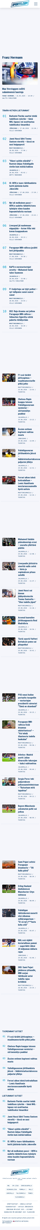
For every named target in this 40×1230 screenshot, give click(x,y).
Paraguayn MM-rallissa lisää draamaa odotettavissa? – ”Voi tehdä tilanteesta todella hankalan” (26, 731)
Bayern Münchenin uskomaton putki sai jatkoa (27, 809)
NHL (8, 1185)
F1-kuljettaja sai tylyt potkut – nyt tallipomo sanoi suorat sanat (23, 292)
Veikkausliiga (12, 1189)
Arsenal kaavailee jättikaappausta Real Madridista (27, 620)
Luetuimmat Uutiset (12, 1096)
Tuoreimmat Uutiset (12, 1031)
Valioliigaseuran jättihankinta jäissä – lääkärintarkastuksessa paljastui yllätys (29, 456)
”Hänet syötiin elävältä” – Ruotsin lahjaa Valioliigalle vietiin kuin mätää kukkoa (21, 164)
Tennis (30, 1193)
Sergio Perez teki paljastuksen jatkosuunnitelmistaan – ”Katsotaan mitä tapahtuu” (28, 785)
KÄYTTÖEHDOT (6, 1223)
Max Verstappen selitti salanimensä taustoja (13, 90)
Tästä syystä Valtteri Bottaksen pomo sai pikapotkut (27, 641)
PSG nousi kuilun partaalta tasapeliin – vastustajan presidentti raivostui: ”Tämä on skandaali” (27, 700)
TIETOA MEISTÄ (7, 1221)
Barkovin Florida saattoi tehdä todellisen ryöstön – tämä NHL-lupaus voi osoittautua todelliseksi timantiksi (23, 120)
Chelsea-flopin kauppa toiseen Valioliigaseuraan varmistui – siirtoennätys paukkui (26, 406)
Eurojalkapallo (26, 1185)
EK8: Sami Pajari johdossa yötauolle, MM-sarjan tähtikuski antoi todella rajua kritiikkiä (27, 974)
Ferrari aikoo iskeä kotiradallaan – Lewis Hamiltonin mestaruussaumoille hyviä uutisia (27, 483)
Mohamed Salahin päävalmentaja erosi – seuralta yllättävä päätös (27, 543)
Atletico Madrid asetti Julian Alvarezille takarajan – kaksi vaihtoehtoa (27, 759)
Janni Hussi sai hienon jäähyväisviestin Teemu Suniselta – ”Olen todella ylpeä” (27, 596)
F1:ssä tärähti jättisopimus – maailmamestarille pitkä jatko (26, 379)
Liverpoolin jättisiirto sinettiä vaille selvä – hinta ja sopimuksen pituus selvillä (27, 569)
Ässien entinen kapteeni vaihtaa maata (25, 432)
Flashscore (31, 1212)
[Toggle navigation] (36, 4)
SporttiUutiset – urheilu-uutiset (19, 1204)
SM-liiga (15, 1185)
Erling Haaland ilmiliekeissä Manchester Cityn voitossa (26, 890)
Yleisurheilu (19, 1197)
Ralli (31, 1189)
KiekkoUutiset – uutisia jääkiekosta (19, 1207)
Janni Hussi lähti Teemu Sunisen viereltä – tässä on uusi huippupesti (21, 141)
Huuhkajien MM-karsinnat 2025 (15, 1212)
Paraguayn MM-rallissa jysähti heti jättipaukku (23, 249)
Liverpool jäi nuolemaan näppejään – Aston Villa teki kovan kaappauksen (22, 228)
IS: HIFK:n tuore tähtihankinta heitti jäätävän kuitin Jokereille (22, 186)
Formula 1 (22, 1189)
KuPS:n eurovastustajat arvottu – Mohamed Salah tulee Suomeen (21, 270)
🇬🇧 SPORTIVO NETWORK (20, 1221)
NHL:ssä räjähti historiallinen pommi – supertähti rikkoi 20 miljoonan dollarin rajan (27, 946)
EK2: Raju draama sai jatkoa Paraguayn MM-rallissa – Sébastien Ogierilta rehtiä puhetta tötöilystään (22, 315)
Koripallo (10, 1193)
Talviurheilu (20, 1193)
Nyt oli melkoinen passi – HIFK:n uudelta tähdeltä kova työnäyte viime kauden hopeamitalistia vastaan (22, 207)
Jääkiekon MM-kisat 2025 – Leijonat (19, 1209)
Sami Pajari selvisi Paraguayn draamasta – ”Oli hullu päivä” (26, 866)
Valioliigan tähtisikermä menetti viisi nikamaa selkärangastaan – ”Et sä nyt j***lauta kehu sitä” (27, 917)
